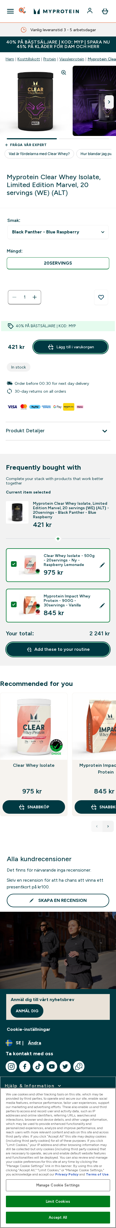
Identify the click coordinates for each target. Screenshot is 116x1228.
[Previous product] (96, 826)
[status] (24, 297)
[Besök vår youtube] (51, 1066)
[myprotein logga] (56, 11)
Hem (10, 59)
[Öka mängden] (34, 297)
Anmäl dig (27, 1011)
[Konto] (90, 11)
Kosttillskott (28, 59)
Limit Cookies (58, 1201)
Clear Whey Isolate (34, 765)
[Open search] (22, 11)
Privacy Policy (67, 1174)
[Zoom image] (63, 72)
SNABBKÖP (38, 807)
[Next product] (108, 826)
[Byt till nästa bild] (109, 102)
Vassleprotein (71, 59)
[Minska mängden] (14, 297)
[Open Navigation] (10, 11)
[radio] (58, 263)
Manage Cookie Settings (58, 1185)
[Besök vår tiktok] (38, 1066)
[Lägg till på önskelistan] (101, 297)
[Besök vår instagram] (11, 1066)
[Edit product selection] (102, 565)
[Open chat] (78, 1066)
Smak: (13, 220)
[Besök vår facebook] (24, 1066)
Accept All (58, 1217)
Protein (49, 59)
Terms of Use (97, 1174)
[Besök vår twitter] (65, 1066)
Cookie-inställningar (28, 1029)
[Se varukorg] (105, 11)
